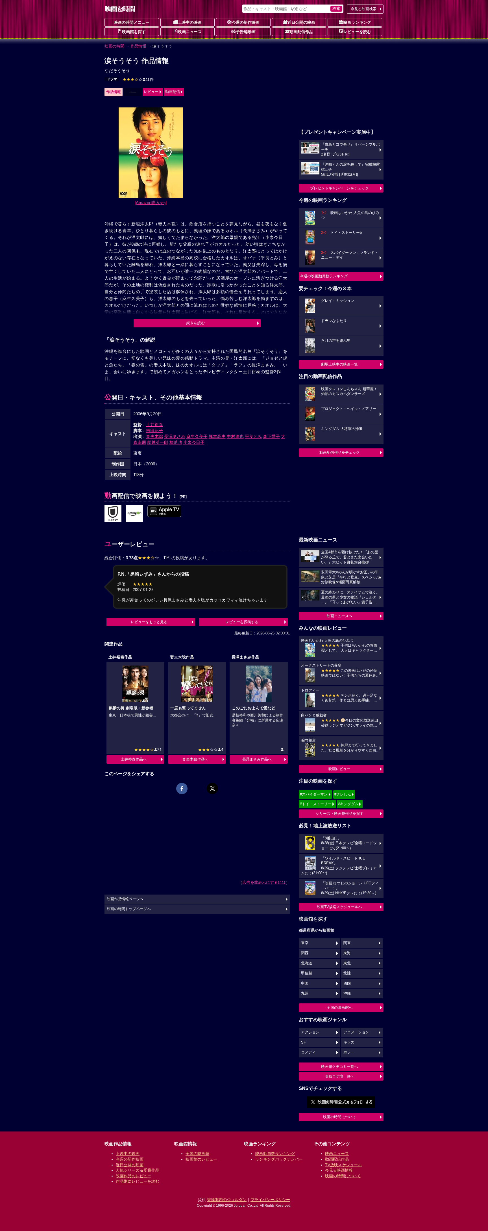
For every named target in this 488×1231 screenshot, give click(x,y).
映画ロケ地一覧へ (339, 1076)
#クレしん (342, 794)
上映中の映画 (190, 22)
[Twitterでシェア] (212, 788)
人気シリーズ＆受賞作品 (137, 1170)
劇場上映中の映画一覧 (339, 364)
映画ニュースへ (339, 616)
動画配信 (172, 92)
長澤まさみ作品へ (257, 759)
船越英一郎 (157, 442)
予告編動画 (246, 31)
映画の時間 (114, 46)
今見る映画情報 (339, 1170)
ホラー (348, 1052)
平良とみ (253, 436)
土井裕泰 (154, 424)
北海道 (306, 963)
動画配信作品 (301, 31)
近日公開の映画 (301, 22)
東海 (347, 953)
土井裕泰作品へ (134, 759)
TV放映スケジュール (343, 1165)
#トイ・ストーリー (315, 804)
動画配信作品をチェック (339, 452)
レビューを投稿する (241, 622)
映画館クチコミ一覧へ (339, 1066)
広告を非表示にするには (264, 882)
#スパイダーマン (314, 794)
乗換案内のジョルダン (227, 1199)
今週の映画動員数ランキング (324, 276)
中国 (304, 983)
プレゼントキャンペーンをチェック (339, 188)
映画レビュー (339, 769)
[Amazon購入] (151, 202)
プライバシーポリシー (270, 1199)
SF (303, 1042)
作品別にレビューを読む (137, 1181)
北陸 (347, 973)
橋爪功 (175, 442)
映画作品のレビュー (133, 1176)
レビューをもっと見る (149, 622)
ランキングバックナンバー (279, 1159)
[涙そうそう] (112, 514)
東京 (304, 943)
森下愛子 (271, 436)
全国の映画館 (197, 1153)
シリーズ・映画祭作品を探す (339, 813)
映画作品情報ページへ (125, 899)
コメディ (308, 1052)
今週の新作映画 (246, 22)
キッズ (348, 1042)
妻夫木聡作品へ (195, 759)
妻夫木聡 (154, 436)
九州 (304, 993)
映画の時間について (339, 1117)
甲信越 (306, 973)
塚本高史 (217, 436)
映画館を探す (134, 31)
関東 (347, 943)
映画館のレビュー (201, 1159)
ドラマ (112, 79)
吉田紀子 (154, 430)
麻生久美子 (197, 436)
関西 (304, 953)
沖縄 (347, 993)
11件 (138, 79)
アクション (310, 1032)
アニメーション (356, 1032)
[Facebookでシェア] (182, 788)
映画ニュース (190, 31)
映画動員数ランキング (275, 1153)
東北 (347, 963)
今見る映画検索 (363, 9)
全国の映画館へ (339, 1007)
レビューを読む (357, 31)
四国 (347, 983)
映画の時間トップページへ (129, 909)
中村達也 (235, 436)
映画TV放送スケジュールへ (339, 907)
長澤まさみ (174, 436)
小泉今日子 (193, 442)
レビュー (151, 92)
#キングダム (348, 804)
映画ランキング (357, 22)
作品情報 (138, 46)
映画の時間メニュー (131, 22)
